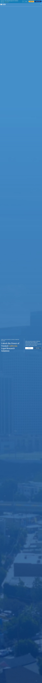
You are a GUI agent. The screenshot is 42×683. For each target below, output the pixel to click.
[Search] (23, 1)
